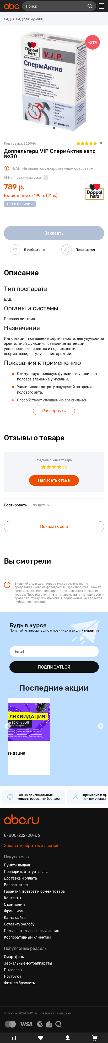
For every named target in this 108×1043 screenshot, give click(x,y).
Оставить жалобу (19, 924)
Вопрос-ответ (16, 885)
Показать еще (54, 526)
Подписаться (54, 667)
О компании (14, 904)
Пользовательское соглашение (31, 931)
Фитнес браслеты (20, 983)
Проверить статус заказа (26, 872)
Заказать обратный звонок (31, 845)
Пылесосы (13, 970)
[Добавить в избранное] (15, 249)
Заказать (54, 233)
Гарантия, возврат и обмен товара (34, 891)
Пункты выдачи (17, 865)
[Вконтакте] (8, 996)
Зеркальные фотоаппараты (28, 963)
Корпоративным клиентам (27, 937)
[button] (7, 726)
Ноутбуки (12, 976)
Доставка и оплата (20, 878)
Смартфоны (14, 957)
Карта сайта (15, 917)
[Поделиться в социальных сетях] (66, 249)
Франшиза (13, 911)
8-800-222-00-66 (22, 835)
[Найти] (90, 6)
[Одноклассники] (17, 996)
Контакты (12, 898)
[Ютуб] (27, 996)
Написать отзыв (54, 480)
